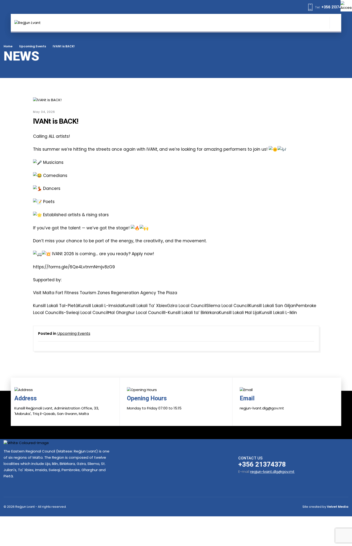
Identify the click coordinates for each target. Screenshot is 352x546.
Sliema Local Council (227, 306)
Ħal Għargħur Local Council (136, 312)
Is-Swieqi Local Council (84, 312)
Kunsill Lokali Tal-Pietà (55, 306)
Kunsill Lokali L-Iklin (278, 312)
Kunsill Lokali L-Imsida (100, 306)
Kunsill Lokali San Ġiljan (272, 306)
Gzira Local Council (186, 306)
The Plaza (166, 293)
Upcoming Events (32, 46)
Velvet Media (337, 506)
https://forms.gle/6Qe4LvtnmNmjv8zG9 (74, 267)
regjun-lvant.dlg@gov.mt (272, 471)
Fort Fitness (66, 293)
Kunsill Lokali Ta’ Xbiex (145, 306)
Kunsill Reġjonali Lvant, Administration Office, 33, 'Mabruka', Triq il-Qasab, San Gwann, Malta (56, 411)
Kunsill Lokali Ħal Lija (239, 312)
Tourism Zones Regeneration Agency (117, 293)
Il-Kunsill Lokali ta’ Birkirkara (191, 312)
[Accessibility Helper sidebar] (346, 5)
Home (8, 46)
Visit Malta (43, 293)
